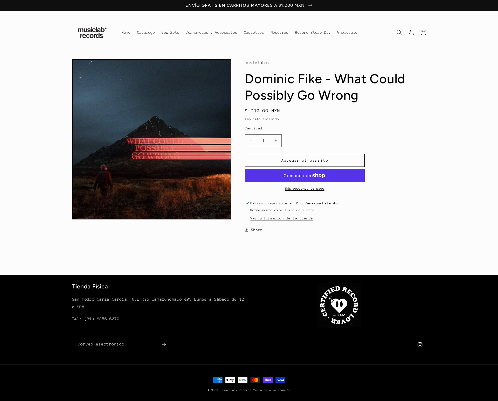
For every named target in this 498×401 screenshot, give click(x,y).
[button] (399, 32)
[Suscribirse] (164, 344)
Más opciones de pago (304, 188)
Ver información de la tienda (281, 218)
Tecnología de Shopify (271, 390)
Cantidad (253, 128)
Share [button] (256, 230)
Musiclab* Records (237, 390)
